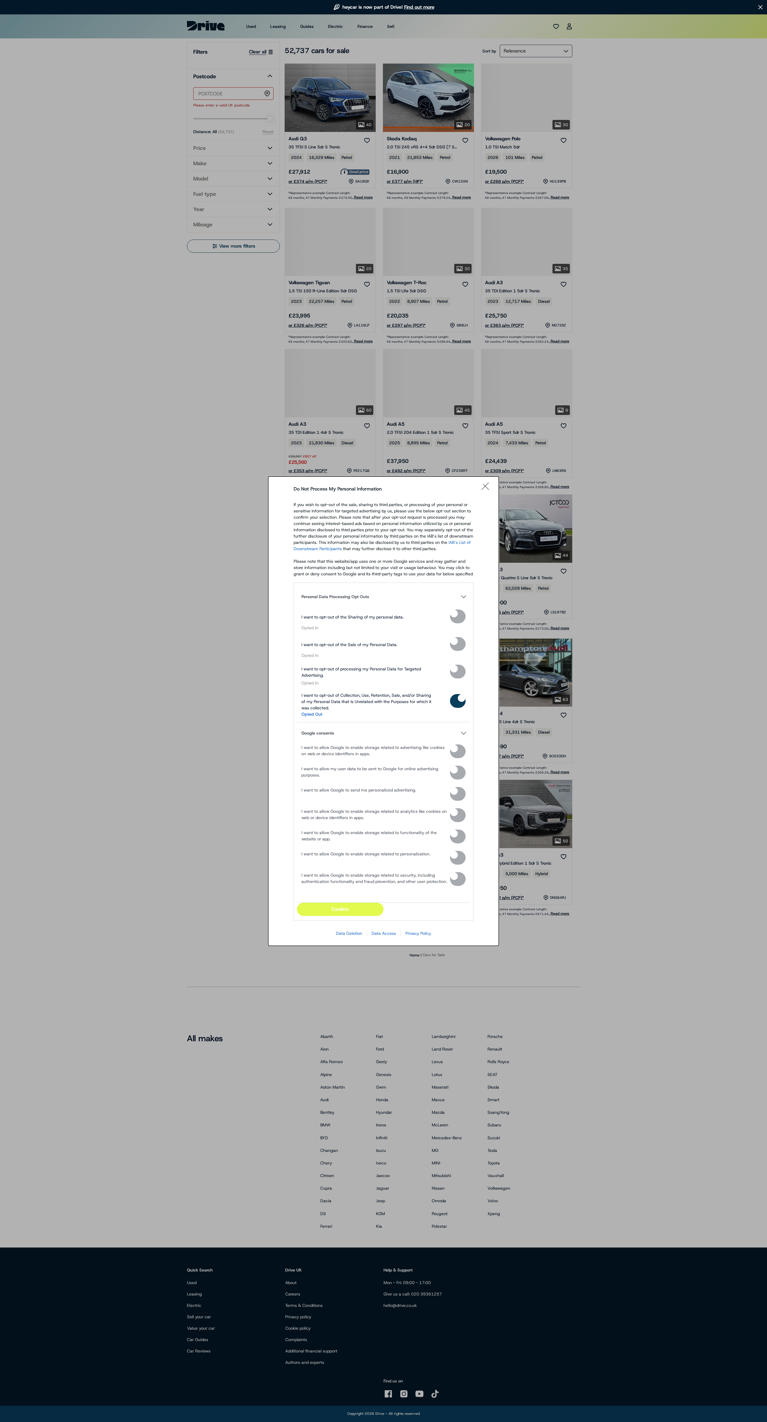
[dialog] (383, 711)
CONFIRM (340, 909)
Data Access (384, 933)
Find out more (419, 7)
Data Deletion (349, 933)
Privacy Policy (418, 933)
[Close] (487, 489)
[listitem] (383, 597)
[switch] (458, 616)
